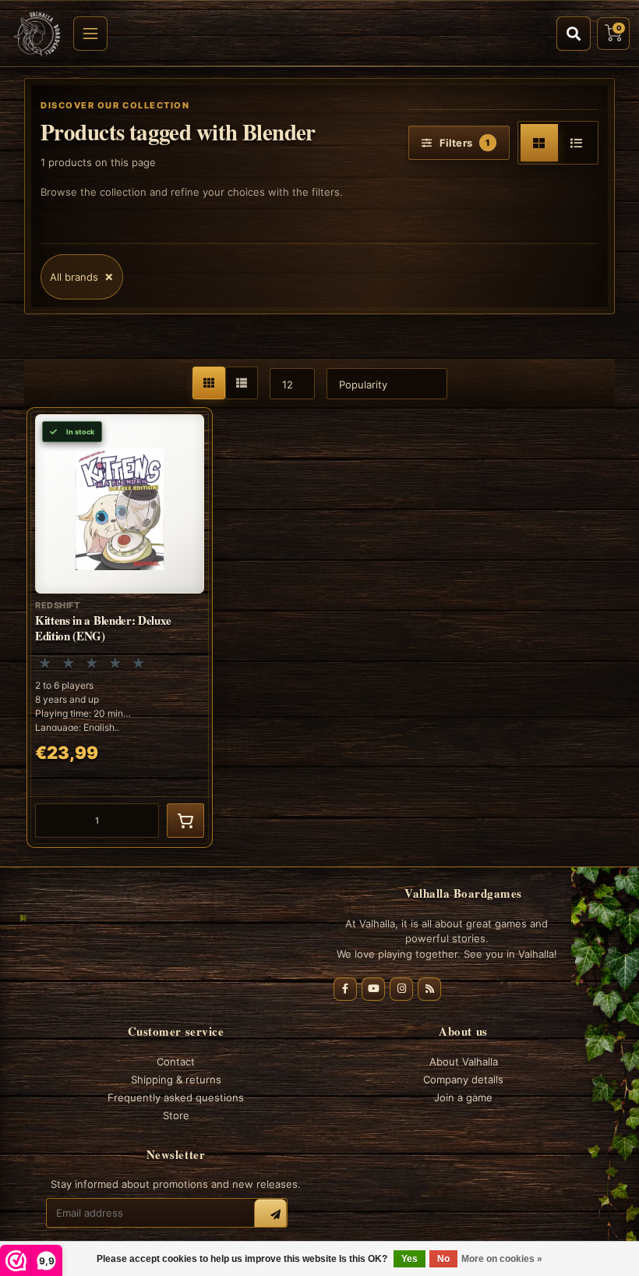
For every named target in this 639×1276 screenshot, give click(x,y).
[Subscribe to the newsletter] (270, 1215)
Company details (463, 1079)
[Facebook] (345, 989)
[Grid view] (539, 142)
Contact (176, 1061)
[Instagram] (401, 989)
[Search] (573, 33)
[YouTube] (373, 989)
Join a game (463, 1097)
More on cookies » (501, 1258)
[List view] (576, 142)
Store (176, 1115)
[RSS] (429, 989)
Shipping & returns (176, 1079)
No (443, 1258)
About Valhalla (463, 1061)
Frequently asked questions (176, 1097)
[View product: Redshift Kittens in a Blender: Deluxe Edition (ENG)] (119, 627)
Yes (409, 1258)
